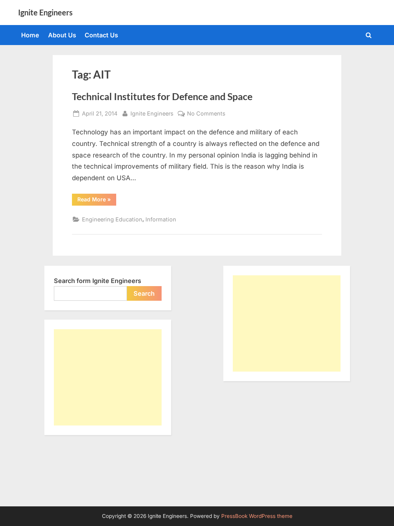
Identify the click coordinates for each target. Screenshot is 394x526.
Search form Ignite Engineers (97, 281)
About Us (62, 35)
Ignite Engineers (45, 12)
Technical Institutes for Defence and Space (162, 96)
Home (30, 35)
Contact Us (101, 35)
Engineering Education (112, 219)
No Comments (206, 114)
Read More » (96, 201)
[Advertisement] (108, 377)
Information (160, 219)
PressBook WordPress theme (256, 516)
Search (144, 293)
